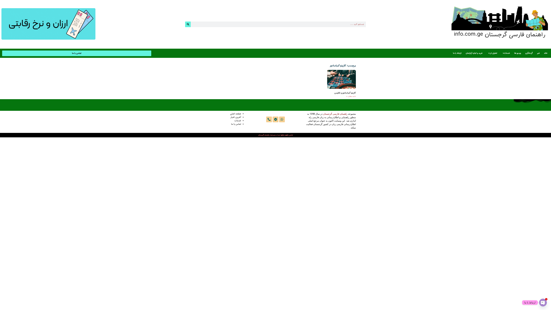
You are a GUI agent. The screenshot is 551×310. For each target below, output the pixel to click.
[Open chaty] (543, 302)
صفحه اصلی (235, 114)
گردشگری (529, 53)
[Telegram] (275, 119)
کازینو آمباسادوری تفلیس (345, 93)
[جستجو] (188, 24)
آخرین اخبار (235, 117)
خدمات (507, 53)
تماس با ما (236, 124)
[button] (505, 53)
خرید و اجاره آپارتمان (474, 53)
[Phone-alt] (269, 119)
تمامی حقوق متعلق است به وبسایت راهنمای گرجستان (275, 135)
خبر (538, 53)
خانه (545, 53)
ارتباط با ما (457, 53)
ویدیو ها (517, 53)
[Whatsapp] (282, 119)
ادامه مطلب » (351, 96)
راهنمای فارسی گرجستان (335, 114)
